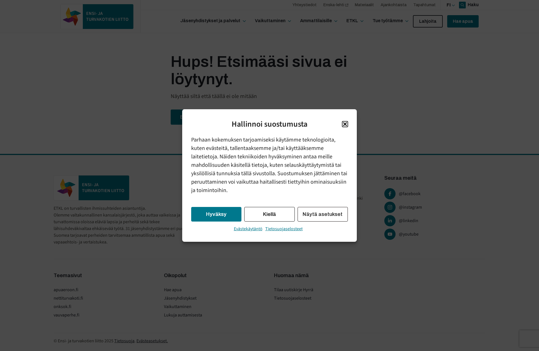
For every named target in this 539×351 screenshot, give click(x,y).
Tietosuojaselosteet (284, 229)
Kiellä (269, 214)
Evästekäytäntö (248, 229)
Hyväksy (216, 214)
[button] (345, 124)
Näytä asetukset (322, 214)
